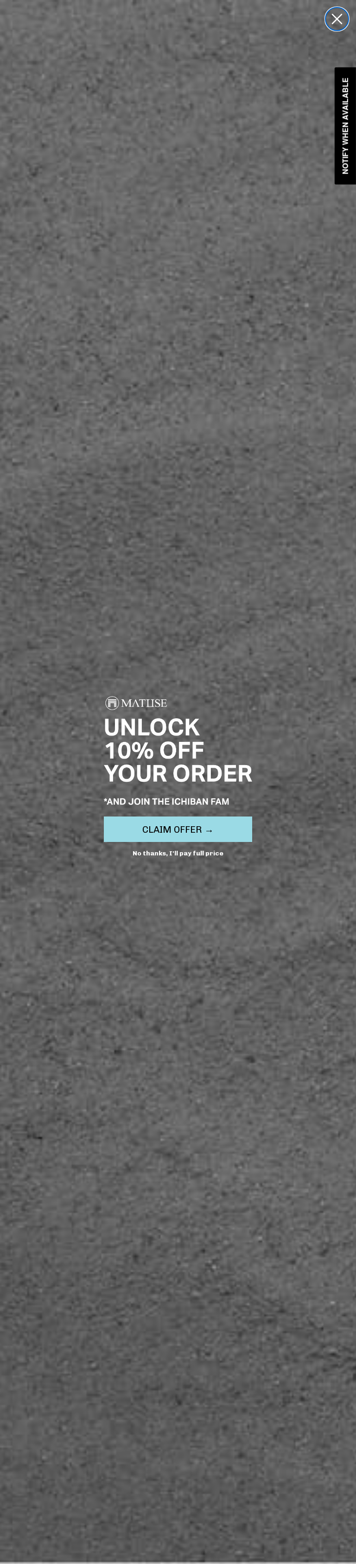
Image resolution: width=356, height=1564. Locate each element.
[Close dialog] (337, 19)
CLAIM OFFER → (178, 829)
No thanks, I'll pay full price (178, 853)
